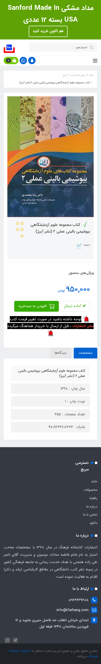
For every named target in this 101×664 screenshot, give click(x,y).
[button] (32, 60)
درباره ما (91, 506)
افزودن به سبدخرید (33, 306)
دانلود (93, 523)
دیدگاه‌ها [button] (60, 353)
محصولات (90, 489)
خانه (94, 481)
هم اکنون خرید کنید (48, 31)
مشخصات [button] (85, 353)
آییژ (79, 245)
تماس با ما (90, 514)
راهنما (93, 498)
